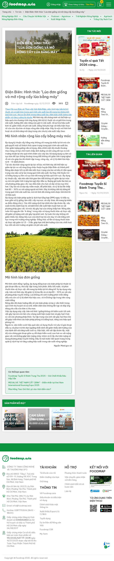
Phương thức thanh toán (76, 473)
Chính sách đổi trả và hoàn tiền (74, 485)
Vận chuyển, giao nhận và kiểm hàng (75, 478)
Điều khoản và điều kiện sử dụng (50, 498)
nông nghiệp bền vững (12, 19)
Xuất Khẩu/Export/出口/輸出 (50, 512)
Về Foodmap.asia (48, 493)
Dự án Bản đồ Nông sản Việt (50, 524)
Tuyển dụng (45, 518)
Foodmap (20, 558)
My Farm (44, 534)
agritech (108, 16)
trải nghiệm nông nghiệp (87, 16)
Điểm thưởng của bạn (49, 477)
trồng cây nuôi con (103, 19)
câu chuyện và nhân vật (34, 16)
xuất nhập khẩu (58, 19)
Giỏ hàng (44, 481)
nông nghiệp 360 (10, 16)
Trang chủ (7, 12)
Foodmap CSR (46, 529)
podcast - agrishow (61, 16)
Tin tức (18, 12)
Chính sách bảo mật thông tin (49, 505)
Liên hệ (68, 491)
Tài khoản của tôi (48, 473)
